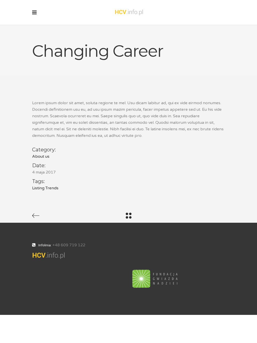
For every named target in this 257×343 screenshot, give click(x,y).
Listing (38, 188)
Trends (51, 188)
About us (40, 156)
